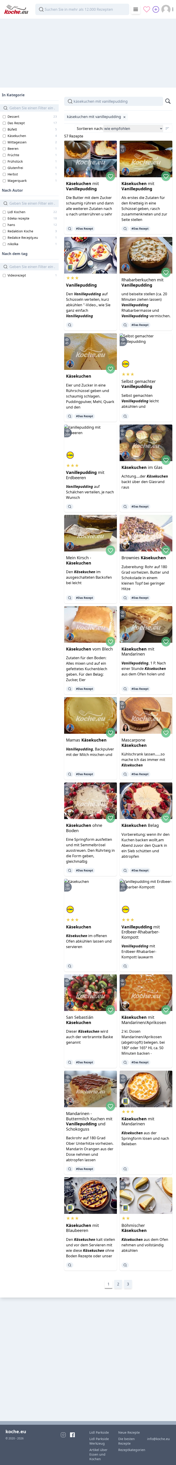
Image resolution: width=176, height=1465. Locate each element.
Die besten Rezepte (126, 1441)
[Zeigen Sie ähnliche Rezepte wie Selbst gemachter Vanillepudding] (125, 416)
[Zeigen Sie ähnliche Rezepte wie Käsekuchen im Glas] (125, 506)
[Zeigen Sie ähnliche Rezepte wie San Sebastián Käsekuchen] (69, 1062)
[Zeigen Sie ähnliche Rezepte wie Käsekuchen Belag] (125, 870)
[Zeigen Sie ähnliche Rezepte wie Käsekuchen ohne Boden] (69, 870)
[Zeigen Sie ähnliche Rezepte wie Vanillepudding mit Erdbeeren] (69, 506)
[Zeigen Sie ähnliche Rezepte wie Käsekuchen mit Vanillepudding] (69, 228)
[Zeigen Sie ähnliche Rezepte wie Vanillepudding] (69, 325)
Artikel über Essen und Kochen (98, 1454)
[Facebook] (72, 1435)
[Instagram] (63, 1435)
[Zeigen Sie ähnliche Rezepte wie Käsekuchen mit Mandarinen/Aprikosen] (125, 1062)
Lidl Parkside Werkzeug (99, 1441)
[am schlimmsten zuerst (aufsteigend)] (167, 128)
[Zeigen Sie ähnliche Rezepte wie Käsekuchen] (69, 416)
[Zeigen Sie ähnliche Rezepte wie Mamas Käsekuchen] (69, 774)
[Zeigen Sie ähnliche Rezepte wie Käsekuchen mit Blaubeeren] (69, 1265)
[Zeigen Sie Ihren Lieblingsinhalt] (146, 9)
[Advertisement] (88, 51)
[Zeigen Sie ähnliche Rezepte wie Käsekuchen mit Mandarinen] (125, 689)
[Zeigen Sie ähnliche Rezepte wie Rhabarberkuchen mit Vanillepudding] (125, 325)
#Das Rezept (84, 229)
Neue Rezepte (129, 1432)
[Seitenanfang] (166, 1455)
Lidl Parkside (99, 1432)
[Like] (110, 176)
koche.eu (16, 1431)
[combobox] (82, 9)
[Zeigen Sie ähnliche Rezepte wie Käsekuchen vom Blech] (69, 689)
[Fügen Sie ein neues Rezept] (155, 9)
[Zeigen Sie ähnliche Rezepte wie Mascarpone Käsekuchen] (125, 774)
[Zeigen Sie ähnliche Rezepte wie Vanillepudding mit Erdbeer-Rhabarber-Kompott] (125, 966)
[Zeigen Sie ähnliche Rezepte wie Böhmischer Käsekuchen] (125, 1265)
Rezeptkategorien (130, 1450)
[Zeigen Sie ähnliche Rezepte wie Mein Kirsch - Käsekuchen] (69, 598)
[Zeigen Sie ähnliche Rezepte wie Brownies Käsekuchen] (125, 598)
